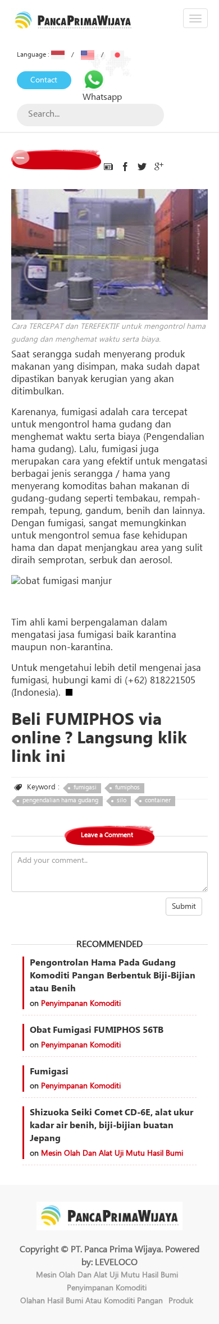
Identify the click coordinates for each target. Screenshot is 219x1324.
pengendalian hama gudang (60, 800)
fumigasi (85, 787)
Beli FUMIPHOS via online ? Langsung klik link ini (99, 738)
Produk (180, 1301)
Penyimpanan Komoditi (81, 1003)
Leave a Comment (107, 835)
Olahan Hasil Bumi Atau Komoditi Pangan (91, 1301)
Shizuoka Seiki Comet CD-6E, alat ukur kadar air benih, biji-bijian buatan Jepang (111, 1125)
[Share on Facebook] (125, 167)
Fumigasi (49, 1071)
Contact (43, 80)
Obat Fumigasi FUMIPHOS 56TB (96, 1030)
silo (121, 800)
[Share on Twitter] (142, 167)
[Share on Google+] (159, 167)
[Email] (108, 167)
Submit (184, 906)
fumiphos (127, 787)
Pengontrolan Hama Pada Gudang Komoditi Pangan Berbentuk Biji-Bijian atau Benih (112, 975)
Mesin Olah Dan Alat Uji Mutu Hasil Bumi (112, 1153)
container (158, 800)
